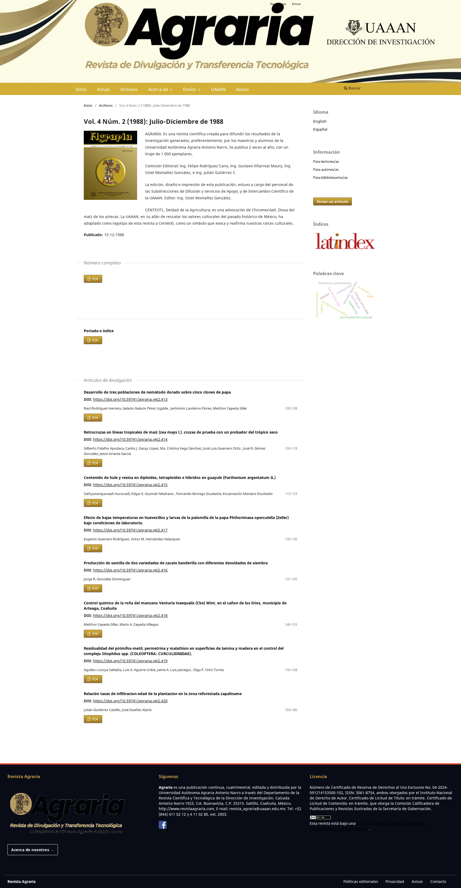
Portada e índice (99, 330)
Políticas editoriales (360, 881)
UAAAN (218, 89)
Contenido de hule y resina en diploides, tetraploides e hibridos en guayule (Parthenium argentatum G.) (180, 477)
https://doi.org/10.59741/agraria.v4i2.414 (130, 439)
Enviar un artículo (332, 201)
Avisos (242, 89)
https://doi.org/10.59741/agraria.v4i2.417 (130, 530)
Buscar (354, 87)
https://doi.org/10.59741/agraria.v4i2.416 (130, 570)
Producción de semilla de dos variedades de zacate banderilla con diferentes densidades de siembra (176, 562)
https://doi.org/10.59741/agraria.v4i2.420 (130, 700)
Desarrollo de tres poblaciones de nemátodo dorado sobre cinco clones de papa (157, 392)
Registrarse (278, 4)
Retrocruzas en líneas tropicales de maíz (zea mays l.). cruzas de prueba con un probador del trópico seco (181, 432)
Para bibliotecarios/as (330, 177)
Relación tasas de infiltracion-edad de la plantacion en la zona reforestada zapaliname (163, 693)
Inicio (80, 89)
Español (320, 129)
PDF (94, 278)
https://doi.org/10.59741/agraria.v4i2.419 (130, 660)
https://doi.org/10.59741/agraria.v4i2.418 (130, 615)
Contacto (438, 881)
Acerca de (158, 89)
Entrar (296, 4)
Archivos (129, 89)
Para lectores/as (326, 161)
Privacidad (395, 881)
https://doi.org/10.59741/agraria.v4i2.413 (130, 399)
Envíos (190, 89)
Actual (103, 89)
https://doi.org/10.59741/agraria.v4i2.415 (130, 484)
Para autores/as (326, 169)
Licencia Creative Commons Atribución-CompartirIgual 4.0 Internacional (368, 826)
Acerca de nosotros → (32, 849)
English (320, 121)
